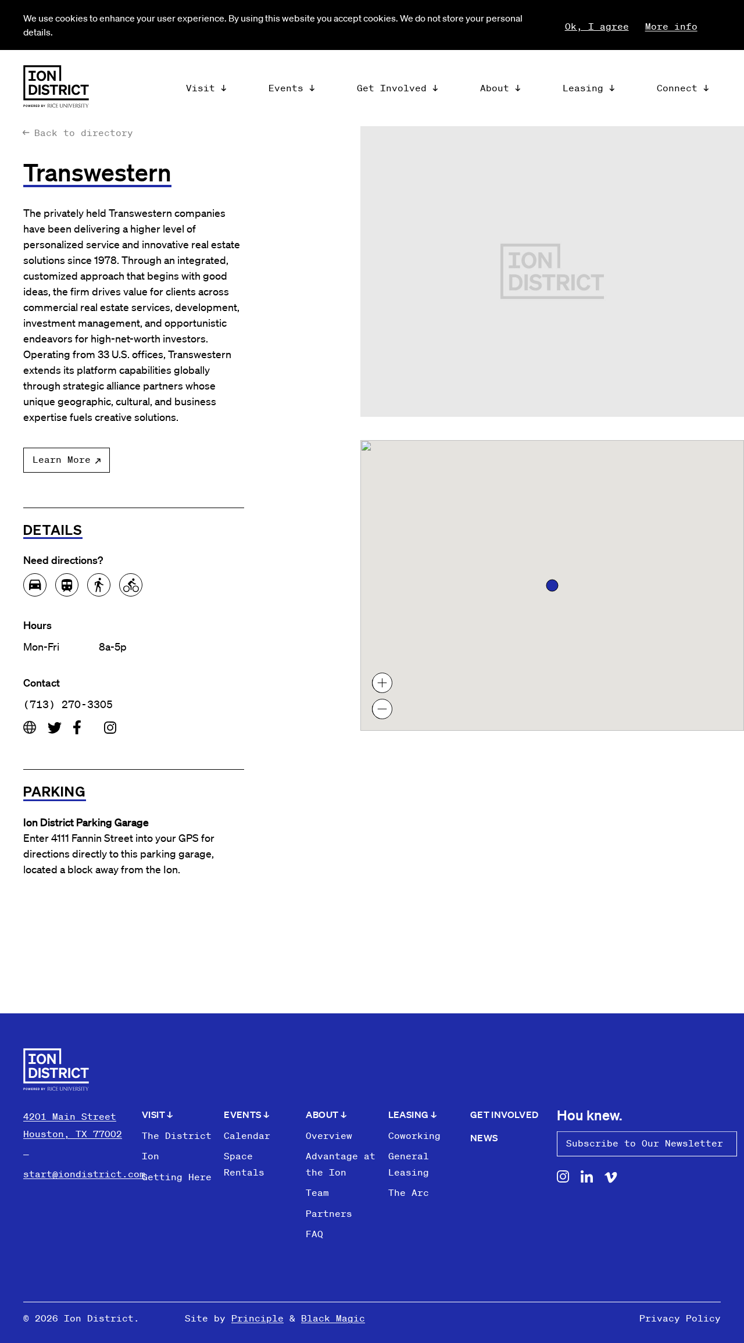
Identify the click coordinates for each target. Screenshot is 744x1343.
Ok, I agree (597, 26)
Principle (257, 1318)
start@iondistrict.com (84, 1174)
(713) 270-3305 (68, 703)
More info (671, 26)
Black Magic (333, 1318)
